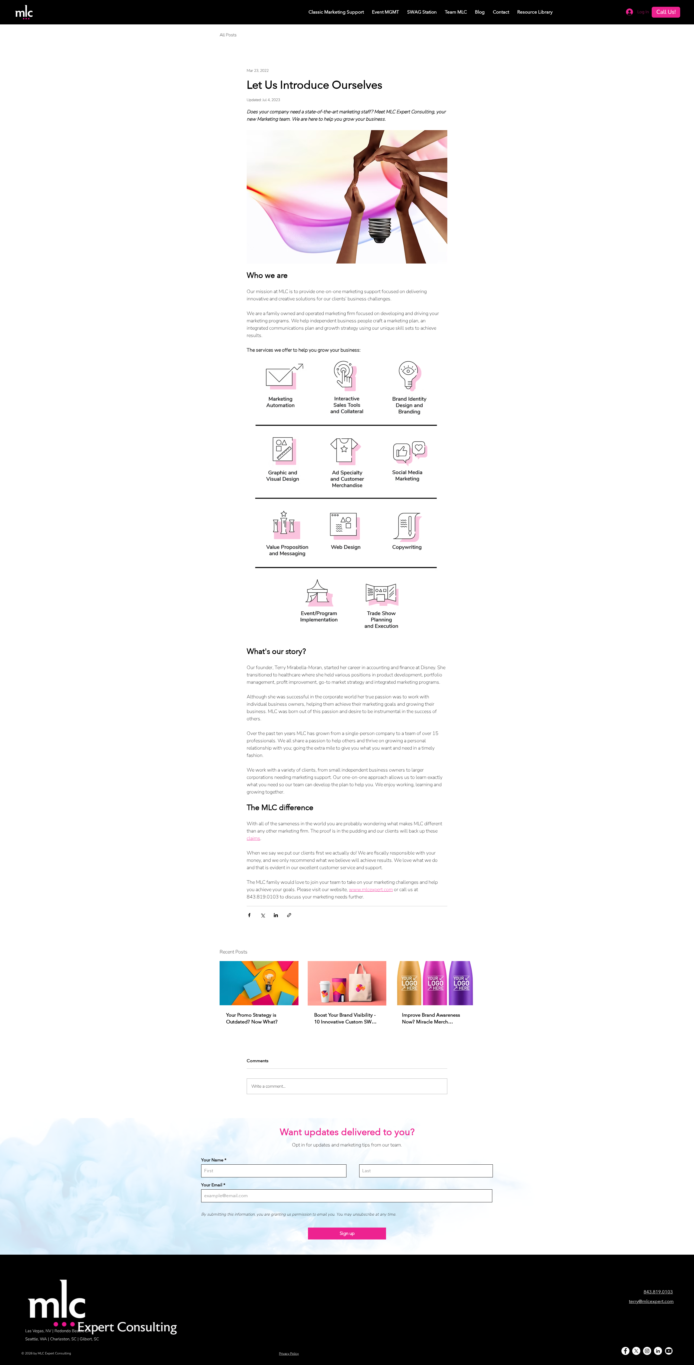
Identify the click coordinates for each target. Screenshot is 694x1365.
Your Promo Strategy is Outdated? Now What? (252, 1018)
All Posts (228, 35)
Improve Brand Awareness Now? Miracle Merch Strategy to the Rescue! (431, 1018)
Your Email (211, 1185)
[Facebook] (625, 1351)
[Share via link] (289, 915)
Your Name (212, 1160)
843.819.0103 (658, 1292)
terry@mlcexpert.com (651, 1301)
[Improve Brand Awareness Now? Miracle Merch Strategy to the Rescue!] (435, 983)
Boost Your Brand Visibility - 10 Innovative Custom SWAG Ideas (346, 1018)
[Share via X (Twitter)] (262, 915)
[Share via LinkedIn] (275, 915)
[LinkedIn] (658, 1351)
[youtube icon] (669, 1351)
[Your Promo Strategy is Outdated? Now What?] (259, 983)
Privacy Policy (289, 1353)
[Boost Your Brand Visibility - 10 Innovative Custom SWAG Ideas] (347, 983)
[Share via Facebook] (249, 915)
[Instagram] (647, 1351)
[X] (636, 1351)
